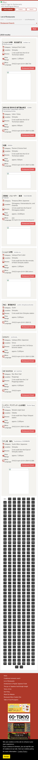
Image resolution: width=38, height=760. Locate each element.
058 (9, 526)
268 (9, 626)
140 (33, 563)
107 (9, 549)
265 (28, 623)
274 (5, 630)
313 (23, 647)
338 (9, 660)
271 (23, 626)
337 (5, 660)
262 (14, 623)
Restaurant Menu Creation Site (12, 697)
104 (28, 546)
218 (5, 603)
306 (23, 643)
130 (19, 559)
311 (14, 647)
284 (19, 633)
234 (14, 610)
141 (5, 566)
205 (9, 596)
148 (5, 569)
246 (5, 616)
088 (19, 539)
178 (14, 583)
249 (19, 616)
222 (23, 603)
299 (23, 640)
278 (23, 630)
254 (9, 620)
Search (31, 9)
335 (28, 657)
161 (33, 573)
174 (28, 579)
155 (5, 573)
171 (14, 579)
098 (33, 542)
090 (28, 539)
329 (33, 653)
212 (9, 600)
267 (5, 626)
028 (33, 509)
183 (5, 586)
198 (9, 593)
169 (5, 579)
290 (14, 637)
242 (19, 613)
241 (14, 613)
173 (23, 579)
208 (23, 596)
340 (19, 660)
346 (14, 663)
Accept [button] (6, 756)
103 (23, 546)
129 (14, 559)
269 (14, 626)
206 (14, 596)
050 (5, 522)
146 (28, 566)
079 (9, 536)
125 (28, 556)
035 (33, 512)
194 (23, 590)
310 (9, 647)
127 (5, 559)
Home (2, 19)
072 (9, 532)
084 (33, 536)
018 (19, 506)
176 (5, 583)
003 (14, 499)
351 (16, 667)
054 (23, 522)
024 (14, 509)
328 (28, 653)
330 (5, 657)
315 (33, 647)
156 (9, 573)
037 (9, 516)
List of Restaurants (9, 681)
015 (5, 506)
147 (33, 566)
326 (19, 653)
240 (9, 613)
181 (28, 583)
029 (5, 512)
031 (14, 512)
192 (14, 590)
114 (9, 553)
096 (23, 542)
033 (23, 512)
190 (5, 590)
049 (33, 519)
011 (19, 502)
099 (5, 546)
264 (23, 623)
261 (9, 623)
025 (19, 509)
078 (5, 536)
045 (14, 519)
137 (19, 563)
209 (28, 596)
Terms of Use (7, 689)
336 (33, 657)
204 (5, 596)
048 (28, 519)
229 (23, 606)
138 (23, 563)
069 (28, 529)
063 (33, 526)
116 (19, 553)
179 (19, 583)
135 (9, 563)
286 (28, 633)
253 (5, 620)
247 (9, 616)
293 (28, 637)
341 (23, 660)
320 (23, 650)
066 (14, 529)
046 (19, 519)
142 (9, 566)
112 (33, 549)
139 (28, 563)
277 (19, 630)
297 (14, 640)
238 (33, 610)
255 (14, 620)
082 (23, 536)
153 (28, 569)
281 (5, 633)
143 (14, 566)
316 (5, 650)
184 (9, 586)
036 (5, 516)
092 (5, 542)
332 (14, 657)
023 (9, 509)
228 (19, 606)
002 (9, 499)
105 (33, 546)
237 (28, 610)
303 (9, 643)
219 (9, 603)
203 (33, 593)
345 (9, 663)
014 (33, 502)
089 (23, 539)
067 (19, 529)
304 (14, 643)
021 (33, 506)
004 (19, 499)
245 (33, 613)
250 (23, 616)
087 (14, 539)
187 (23, 586)
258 (28, 620)
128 (9, 559)
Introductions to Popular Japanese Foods (15, 683)
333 (19, 657)
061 (23, 526)
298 (19, 640)
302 (5, 643)
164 (14, 576)
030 (9, 512)
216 (28, 600)
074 (19, 532)
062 (28, 526)
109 (19, 549)
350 (33, 663)
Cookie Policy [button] (22, 751)
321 (28, 650)
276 (14, 630)
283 (14, 633)
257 (23, 620)
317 (9, 650)
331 (9, 657)
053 (19, 522)
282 (9, 633)
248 (14, 616)
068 (23, 529)
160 (28, 573)
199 (14, 593)
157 (14, 573)
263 (19, 623)
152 (23, 569)
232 (5, 610)
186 (19, 586)
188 (28, 586)
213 (14, 600)
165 (19, 576)
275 (9, 630)
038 (14, 516)
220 (14, 603)
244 (28, 613)
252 (33, 616)
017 (14, 506)
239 (5, 613)
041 (28, 516)
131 (23, 559)
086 (9, 539)
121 (9, 556)
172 (19, 579)
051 (9, 522)
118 (28, 553)
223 (28, 603)
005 (23, 499)
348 (23, 663)
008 (5, 502)
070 (33, 529)
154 (33, 569)
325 (14, 653)
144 (19, 566)
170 (9, 579)
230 (28, 606)
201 (23, 593)
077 (33, 532)
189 (33, 586)
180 (23, 583)
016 (9, 506)
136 (14, 563)
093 (9, 542)
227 (14, 606)
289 (9, 637)
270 (19, 626)
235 (19, 610)
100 (9, 546)
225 (5, 606)
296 (9, 640)
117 (23, 553)
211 (5, 600)
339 (14, 660)
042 (33, 516)
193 (19, 590)
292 (23, 637)
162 (5, 576)
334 (23, 657)
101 (14, 546)
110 (23, 549)
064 (5, 529)
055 (28, 522)
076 (28, 532)
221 (19, 603)
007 (33, 499)
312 (19, 647)
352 (21, 667)
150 (14, 569)
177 (9, 583)
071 (5, 532)
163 (9, 576)
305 (19, 643)
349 (28, 663)
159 (23, 573)
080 (14, 536)
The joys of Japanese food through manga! (16, 686)
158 (19, 573)
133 (33, 559)
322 (33, 650)
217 (33, 600)
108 (14, 549)
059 (14, 526)
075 (23, 532)
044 (9, 519)
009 (9, 502)
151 (19, 569)
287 (33, 633)
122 (14, 556)
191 (9, 590)
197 (5, 593)
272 (28, 626)
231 (33, 606)
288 (5, 637)
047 (23, 519)
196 (33, 590)
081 (19, 536)
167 (28, 576)
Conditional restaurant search (14, 19)
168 (33, 576)
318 (14, 650)
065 (9, 529)
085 (5, 539)
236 (23, 610)
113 (5, 553)
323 (5, 653)
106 (5, 549)
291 (19, 637)
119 (33, 553)
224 (33, 603)
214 (19, 600)
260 (5, 623)
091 (33, 539)
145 (23, 566)
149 (9, 569)
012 (23, 502)
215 (23, 600)
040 (23, 516)
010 (14, 502)
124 (23, 556)
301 (33, 640)
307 (28, 643)
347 (19, 663)
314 (28, 647)
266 (33, 623)
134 (5, 563)
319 (19, 650)
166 (23, 576)
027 (28, 509)
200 (19, 593)
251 (28, 616)
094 (14, 542)
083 (28, 536)
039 (19, 516)
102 (19, 546)
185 (14, 586)
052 (14, 522)
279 (28, 630)
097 (28, 542)
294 (33, 637)
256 (19, 620)
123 (19, 556)
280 (33, 630)
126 (33, 556)
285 (23, 633)
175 (33, 579)
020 (28, 506)
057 (5, 526)
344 (5, 663)
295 (5, 640)
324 (9, 653)
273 (33, 626)
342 (28, 660)
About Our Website (9, 694)
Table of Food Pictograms (11, 699)
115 (14, 553)
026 (23, 509)
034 (28, 512)
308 (33, 643)
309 (5, 647)
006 (28, 499)
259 (33, 620)
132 (28, 559)
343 (33, 660)
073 (14, 532)
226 (9, 606)
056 (33, 522)
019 (23, 506)
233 (9, 610)
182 (33, 583)
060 (19, 526)
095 (19, 542)
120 (5, 556)
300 (28, 640)
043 (5, 519)
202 (28, 593)
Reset (34, 29)
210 (33, 596)
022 (5, 509)
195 (28, 590)
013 (28, 502)
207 (19, 596)
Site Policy (7, 691)
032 (19, 512)
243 (23, 613)
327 (23, 653)
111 (28, 549)
